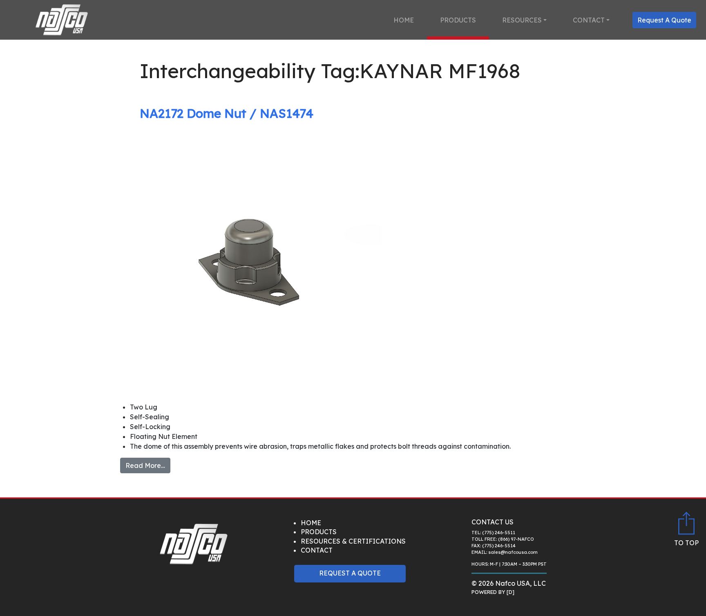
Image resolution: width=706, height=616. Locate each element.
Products (458, 20)
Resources (522, 20)
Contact (589, 20)
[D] (510, 592)
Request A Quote (664, 20)
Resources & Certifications (353, 541)
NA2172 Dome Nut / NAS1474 (226, 113)
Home (403, 20)
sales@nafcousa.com (513, 552)
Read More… (145, 465)
